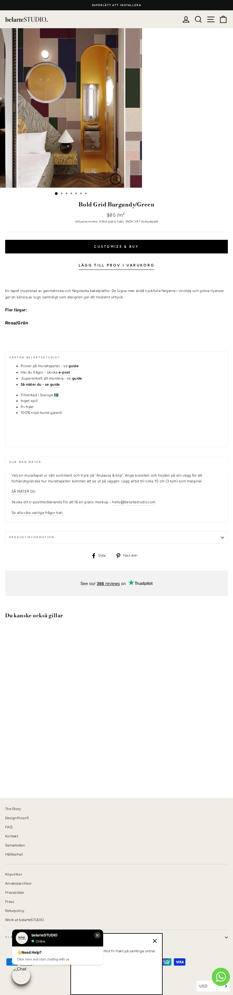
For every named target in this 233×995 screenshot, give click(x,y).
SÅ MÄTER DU (23, 491)
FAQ (8, 827)
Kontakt (11, 836)
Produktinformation (31, 537)
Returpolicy (14, 911)
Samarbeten (15, 845)
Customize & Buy (116, 247)
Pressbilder (14, 892)
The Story (13, 809)
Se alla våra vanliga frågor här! (37, 513)
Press (10, 902)
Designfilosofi (17, 818)
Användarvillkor (18, 883)
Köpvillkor (13, 874)
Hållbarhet (14, 854)
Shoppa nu (21, 773)
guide (55, 384)
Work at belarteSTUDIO (24, 920)
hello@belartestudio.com (133, 502)
